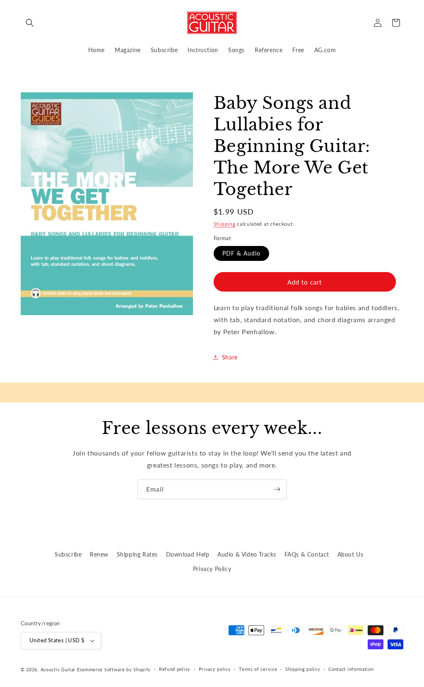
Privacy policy (215, 669)
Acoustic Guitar (58, 669)
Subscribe (68, 554)
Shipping (225, 224)
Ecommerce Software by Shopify (114, 669)
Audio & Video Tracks (246, 554)
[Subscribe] (277, 489)
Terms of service (258, 669)
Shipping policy (302, 669)
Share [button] (230, 357)
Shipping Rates (137, 554)
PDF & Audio (241, 253)
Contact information (350, 669)
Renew (99, 554)
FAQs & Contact (306, 554)
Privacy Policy (212, 568)
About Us (350, 554)
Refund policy (174, 669)
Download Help (188, 554)
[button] (30, 23)
